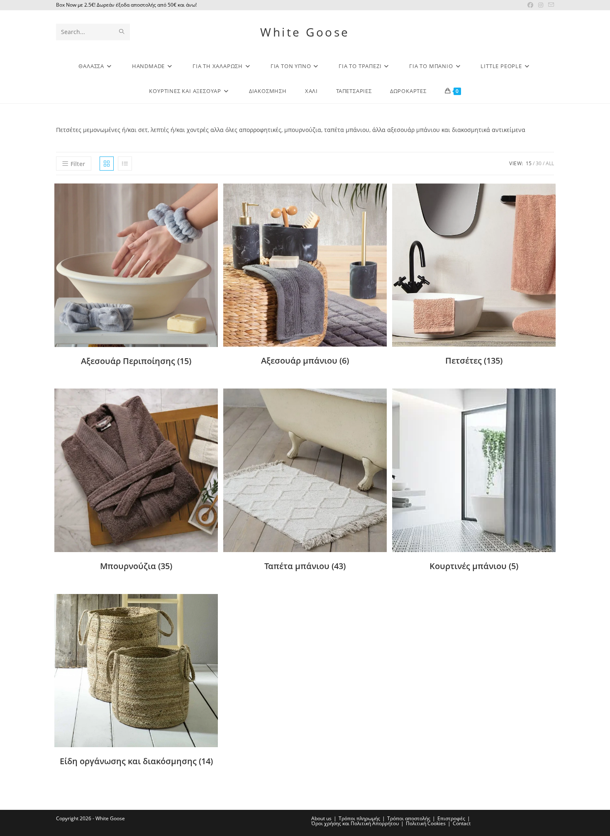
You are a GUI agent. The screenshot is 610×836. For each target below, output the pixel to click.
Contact (462, 823)
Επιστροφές (451, 818)
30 (539, 163)
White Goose (305, 32)
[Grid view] (107, 163)
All (550, 163)
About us (321, 818)
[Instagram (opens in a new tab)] (541, 5)
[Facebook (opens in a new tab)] (530, 5)
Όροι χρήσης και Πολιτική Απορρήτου (355, 823)
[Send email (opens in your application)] (550, 5)
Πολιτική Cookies (426, 823)
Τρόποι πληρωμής (359, 818)
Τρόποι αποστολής (408, 818)
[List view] (125, 163)
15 (529, 163)
